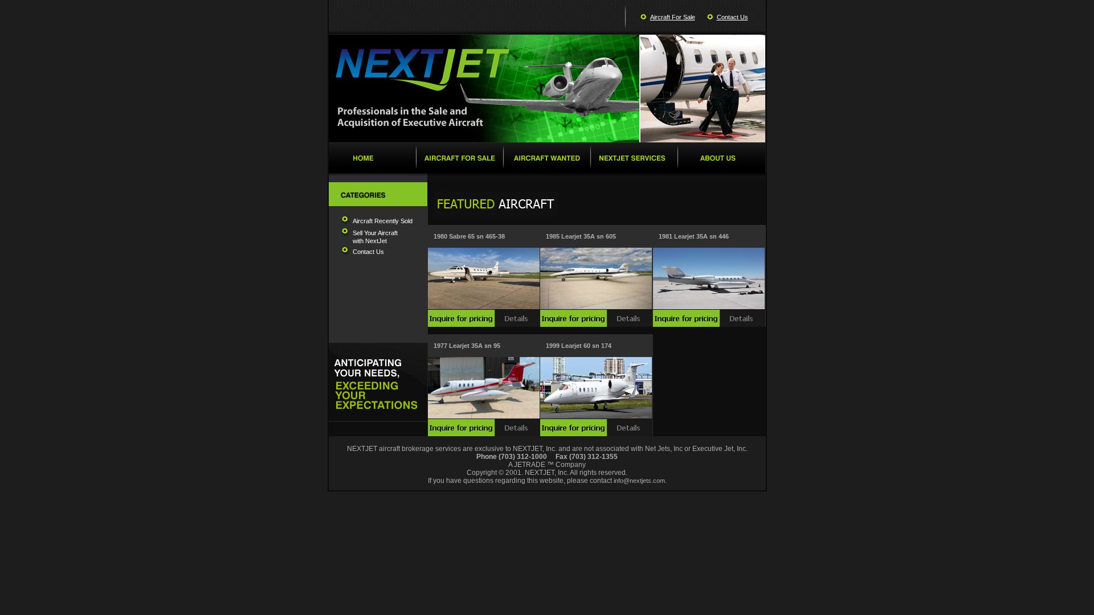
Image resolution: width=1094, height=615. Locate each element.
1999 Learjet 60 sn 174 (578, 345)
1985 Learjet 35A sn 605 (581, 236)
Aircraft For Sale (672, 17)
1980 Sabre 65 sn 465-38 (469, 236)
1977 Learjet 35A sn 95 (467, 345)
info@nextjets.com (639, 480)
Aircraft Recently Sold (383, 221)
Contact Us (732, 17)
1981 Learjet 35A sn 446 (694, 236)
